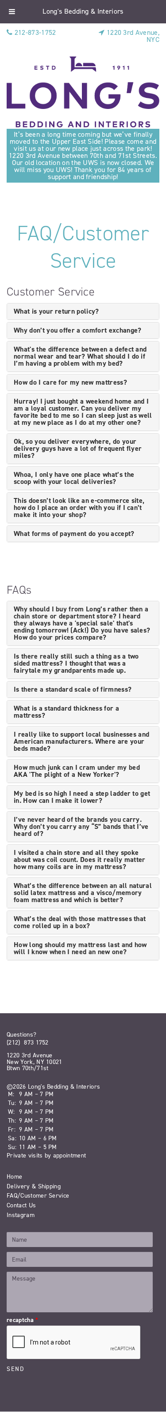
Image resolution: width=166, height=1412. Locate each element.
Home (14, 1176)
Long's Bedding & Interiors (82, 11)
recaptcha (23, 1320)
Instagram (21, 1215)
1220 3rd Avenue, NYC (132, 36)
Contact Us (21, 1205)
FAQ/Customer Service (38, 1195)
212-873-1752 (34, 32)
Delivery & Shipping (34, 1186)
